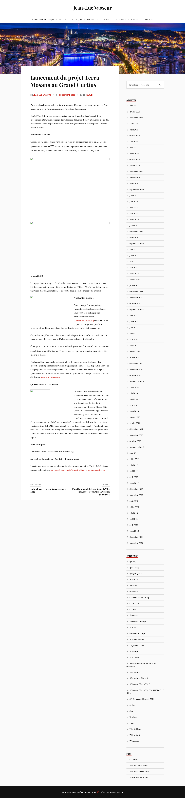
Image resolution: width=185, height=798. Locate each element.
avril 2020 (134, 405)
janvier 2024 (135, 165)
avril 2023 (134, 213)
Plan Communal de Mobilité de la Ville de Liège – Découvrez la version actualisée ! (91, 492)
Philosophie (77, 19)
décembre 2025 (136, 117)
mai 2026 (134, 105)
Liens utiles (148, 19)
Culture (89, 95)
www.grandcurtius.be (95, 469)
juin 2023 (134, 201)
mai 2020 (134, 399)
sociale (132, 705)
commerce (134, 591)
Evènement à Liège (138, 621)
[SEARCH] (160, 85)
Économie (134, 615)
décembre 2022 (136, 231)
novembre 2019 (136, 435)
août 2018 (134, 501)
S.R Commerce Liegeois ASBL (142, 699)
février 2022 (135, 279)
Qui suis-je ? (120, 19)
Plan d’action (92, 19)
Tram (132, 723)
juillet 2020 (134, 387)
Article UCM (135, 579)
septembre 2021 (137, 309)
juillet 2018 (134, 507)
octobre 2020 (135, 375)
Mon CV (62, 19)
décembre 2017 (136, 537)
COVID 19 (134, 603)
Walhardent (135, 735)
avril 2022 (134, 267)
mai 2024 (134, 147)
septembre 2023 (137, 189)
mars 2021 (134, 345)
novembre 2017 (136, 543)
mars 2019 (134, 483)
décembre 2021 (136, 291)
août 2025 (134, 123)
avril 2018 (134, 525)
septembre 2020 (137, 381)
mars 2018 (134, 531)
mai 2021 (134, 333)
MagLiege (134, 651)
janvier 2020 (135, 423)
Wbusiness (134, 741)
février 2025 (135, 135)
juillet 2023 (134, 195)
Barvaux (133, 585)
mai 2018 (134, 519)
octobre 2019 (135, 441)
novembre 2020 (136, 369)
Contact (134, 19)
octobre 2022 (135, 237)
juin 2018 (134, 513)
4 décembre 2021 (67, 95)
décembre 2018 (136, 489)
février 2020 (135, 417)
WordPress (90, 792)
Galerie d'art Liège (137, 633)
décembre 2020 (136, 363)
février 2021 (135, 351)
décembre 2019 (136, 429)
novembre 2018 (136, 495)
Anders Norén (116, 792)
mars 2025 (134, 129)
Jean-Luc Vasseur (92, 7)
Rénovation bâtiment (139, 678)
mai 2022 (134, 261)
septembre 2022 (137, 243)
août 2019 (134, 453)
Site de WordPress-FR (139, 777)
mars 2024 (134, 153)
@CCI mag (134, 567)
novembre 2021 (136, 297)
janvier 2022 (135, 285)
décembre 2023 (136, 171)
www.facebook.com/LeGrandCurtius (67, 469)
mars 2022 (134, 273)
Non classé (134, 657)
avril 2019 (134, 477)
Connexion (134, 759)
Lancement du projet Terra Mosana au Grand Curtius (64, 81)
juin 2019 (134, 465)
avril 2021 (134, 339)
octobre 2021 (135, 303)
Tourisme (133, 717)
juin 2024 (134, 141)
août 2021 (134, 315)
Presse (106, 19)
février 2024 (135, 159)
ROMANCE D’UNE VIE (140, 684)
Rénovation (135, 672)
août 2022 (134, 249)
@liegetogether (136, 573)
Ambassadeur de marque (43, 19)
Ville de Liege (135, 729)
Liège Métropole (137, 645)
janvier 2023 (135, 225)
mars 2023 (134, 219)
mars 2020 (134, 411)
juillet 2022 (134, 255)
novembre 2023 (136, 177)
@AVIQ (133, 561)
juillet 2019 (134, 459)
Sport (132, 711)
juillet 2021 (134, 321)
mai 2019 (134, 471)
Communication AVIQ (139, 597)
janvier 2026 (135, 111)
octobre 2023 (135, 183)
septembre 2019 (137, 447)
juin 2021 (134, 327)
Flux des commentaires (139, 771)
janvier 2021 (135, 357)
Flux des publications (139, 765)
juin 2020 (134, 393)
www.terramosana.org (84, 320)
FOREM (133, 627)
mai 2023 (134, 207)
